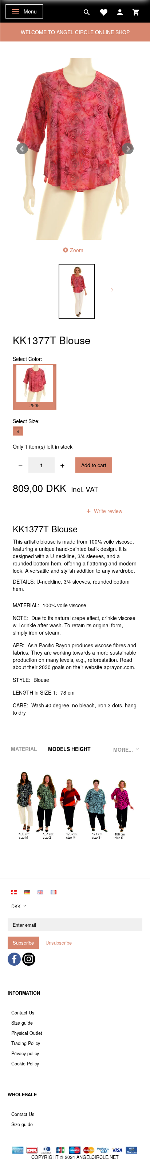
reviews (63, 511)
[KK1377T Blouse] (75, 149)
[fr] (53, 891)
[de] (27, 891)
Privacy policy (25, 1053)
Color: (27, 358)
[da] (14, 891)
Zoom (76, 250)
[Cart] (136, 11)
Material (24, 748)
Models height (69, 748)
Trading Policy (25, 1043)
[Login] (120, 11)
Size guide (22, 1023)
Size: (26, 421)
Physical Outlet (26, 1033)
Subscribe (23, 942)
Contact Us (22, 1012)
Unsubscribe (59, 942)
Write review (107, 511)
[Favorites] (103, 11)
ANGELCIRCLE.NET (97, 1157)
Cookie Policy (25, 1063)
